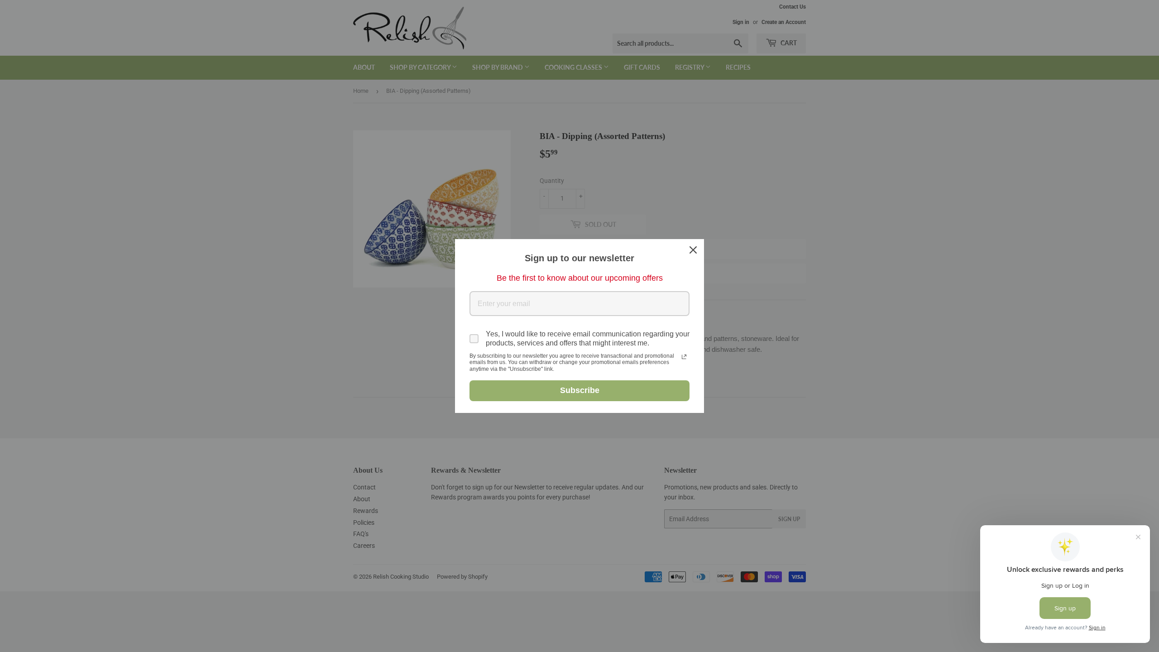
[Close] (693, 250)
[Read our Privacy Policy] (684, 356)
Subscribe (579, 390)
